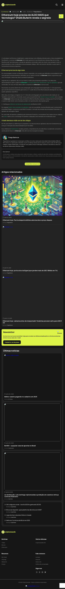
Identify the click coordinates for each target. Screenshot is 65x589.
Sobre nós (38, 562)
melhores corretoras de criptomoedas (20, 104)
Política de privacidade (42, 564)
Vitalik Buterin (14, 129)
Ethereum (6, 11)
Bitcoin (3, 545)
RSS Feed (4, 557)
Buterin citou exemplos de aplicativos (18, 107)
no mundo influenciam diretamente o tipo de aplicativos (39, 82)
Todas (3, 542)
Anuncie (38, 559)
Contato (38, 557)
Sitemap (4, 559)
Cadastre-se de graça (12, 342)
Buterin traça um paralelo (47, 97)
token (5, 116)
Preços (3, 564)
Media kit (4, 562)
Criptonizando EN (41, 542)
